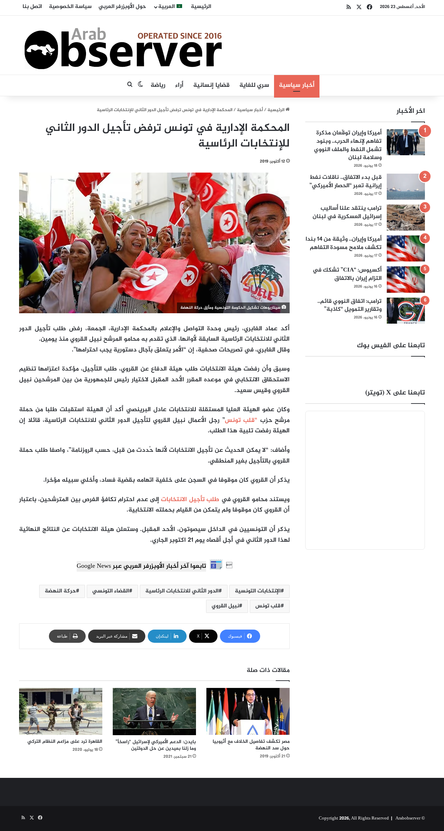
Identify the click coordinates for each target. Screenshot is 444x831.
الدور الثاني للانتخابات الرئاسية (182, 591)
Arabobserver (407, 818)
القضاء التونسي (110, 591)
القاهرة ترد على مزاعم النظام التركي (64, 742)
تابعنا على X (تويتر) (395, 393)
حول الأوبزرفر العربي (122, 6)
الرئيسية (201, 6)
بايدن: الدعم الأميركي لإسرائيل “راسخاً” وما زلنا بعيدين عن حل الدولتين (156, 745)
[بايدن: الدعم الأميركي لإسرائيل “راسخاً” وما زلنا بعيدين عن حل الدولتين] (154, 711)
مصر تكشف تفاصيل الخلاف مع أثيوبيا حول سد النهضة (251, 745)
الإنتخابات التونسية (258, 591)
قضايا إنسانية (211, 85)
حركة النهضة (60, 591)
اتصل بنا (32, 6)
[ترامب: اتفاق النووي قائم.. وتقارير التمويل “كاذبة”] (406, 311)
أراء (179, 85)
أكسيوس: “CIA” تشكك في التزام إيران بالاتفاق (347, 274)
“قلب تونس (242, 420)
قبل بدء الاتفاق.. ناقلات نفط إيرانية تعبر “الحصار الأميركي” (345, 182)
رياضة (158, 85)
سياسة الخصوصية (70, 6)
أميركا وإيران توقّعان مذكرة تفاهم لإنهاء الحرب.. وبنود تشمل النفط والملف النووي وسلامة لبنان (348, 145)
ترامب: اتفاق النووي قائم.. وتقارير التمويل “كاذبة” (349, 306)
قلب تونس (268, 606)
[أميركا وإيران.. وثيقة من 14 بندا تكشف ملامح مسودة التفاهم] (406, 248)
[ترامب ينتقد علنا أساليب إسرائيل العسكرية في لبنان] (406, 218)
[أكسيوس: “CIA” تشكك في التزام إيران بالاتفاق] (406, 279)
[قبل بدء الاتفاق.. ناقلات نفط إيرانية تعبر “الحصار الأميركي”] (406, 187)
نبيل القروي (225, 606)
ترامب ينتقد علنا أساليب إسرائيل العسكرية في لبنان (347, 212)
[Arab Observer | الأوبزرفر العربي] (123, 45)
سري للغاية (254, 85)
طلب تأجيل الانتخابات (190, 500)
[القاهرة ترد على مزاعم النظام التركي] (60, 711)
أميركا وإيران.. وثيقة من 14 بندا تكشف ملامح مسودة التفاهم (344, 243)
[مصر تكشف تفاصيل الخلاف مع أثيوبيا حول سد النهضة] (248, 711)
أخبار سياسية (297, 85)
